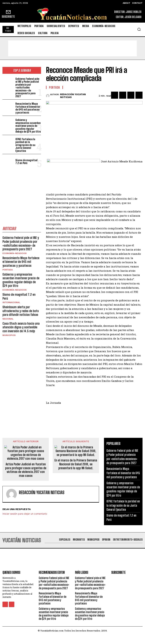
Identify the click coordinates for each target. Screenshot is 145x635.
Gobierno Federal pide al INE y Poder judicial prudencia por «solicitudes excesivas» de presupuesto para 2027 (27, 87)
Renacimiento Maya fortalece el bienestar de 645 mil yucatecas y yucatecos (27, 108)
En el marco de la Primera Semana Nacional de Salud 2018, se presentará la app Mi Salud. (75, 464)
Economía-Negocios (14, 253)
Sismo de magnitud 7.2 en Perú (26, 162)
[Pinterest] (130, 95)
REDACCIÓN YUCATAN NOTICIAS (73, 96)
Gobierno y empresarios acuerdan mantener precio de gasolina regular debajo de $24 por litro (28, 125)
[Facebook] (114, 95)
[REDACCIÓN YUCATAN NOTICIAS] (48, 96)
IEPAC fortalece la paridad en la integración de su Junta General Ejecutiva (25, 145)
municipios (9, 335)
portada (7, 270)
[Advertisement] (72, 48)
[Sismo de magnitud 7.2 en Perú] (8, 161)
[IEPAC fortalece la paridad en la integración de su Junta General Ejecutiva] (8, 142)
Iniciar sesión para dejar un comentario (24, 513)
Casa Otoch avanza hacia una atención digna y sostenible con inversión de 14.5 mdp (21, 327)
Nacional (7, 319)
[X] (122, 95)
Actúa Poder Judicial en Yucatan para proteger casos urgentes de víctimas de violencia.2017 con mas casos (25, 470)
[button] (139, 29)
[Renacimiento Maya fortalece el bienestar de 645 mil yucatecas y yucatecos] (8, 106)
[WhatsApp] (139, 95)
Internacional (11, 302)
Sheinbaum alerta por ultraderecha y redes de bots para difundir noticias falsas (20, 311)
